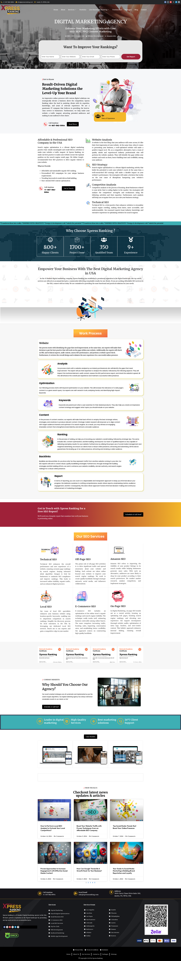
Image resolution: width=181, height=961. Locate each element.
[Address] (111, 892)
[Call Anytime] (45, 124)
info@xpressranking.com (88, 895)
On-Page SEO (118, 606)
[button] (90, 736)
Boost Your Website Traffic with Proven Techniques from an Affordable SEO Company (89, 828)
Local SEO (46, 606)
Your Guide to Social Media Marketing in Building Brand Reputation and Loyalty (124, 871)
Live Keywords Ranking (98, 10)
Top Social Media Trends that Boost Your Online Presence (124, 827)
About (63, 10)
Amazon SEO (117, 558)
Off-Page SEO (83, 559)
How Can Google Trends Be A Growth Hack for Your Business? (89, 870)
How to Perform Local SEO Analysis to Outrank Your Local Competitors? (53, 828)
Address (117, 891)
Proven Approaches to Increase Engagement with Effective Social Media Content (54, 871)
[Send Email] (76, 893)
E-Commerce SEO (85, 606)
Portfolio (82, 10)
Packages (128, 10)
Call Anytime (53, 123)
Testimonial (117, 10)
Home (56, 10)
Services (71, 10)
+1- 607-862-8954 (57, 125)
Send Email (83, 892)
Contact (144, 10)
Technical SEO (48, 559)
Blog (136, 10)
